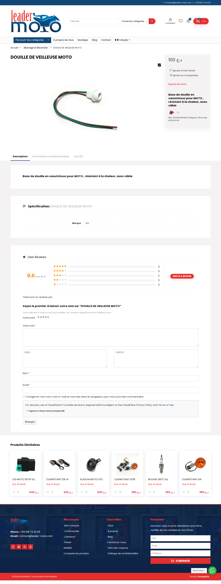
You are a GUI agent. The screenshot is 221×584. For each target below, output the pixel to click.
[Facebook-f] (13, 546)
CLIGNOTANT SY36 (124, 479)
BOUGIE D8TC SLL (158, 479)
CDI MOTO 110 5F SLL (23, 479)
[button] (159, 65)
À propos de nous (63, 40)
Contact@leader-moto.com (178, 2)
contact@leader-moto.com (36, 536)
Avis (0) (78, 156)
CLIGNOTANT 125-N (57, 479)
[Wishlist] (181, 21)
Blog (94, 40)
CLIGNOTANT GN (191, 479)
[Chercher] (152, 21)
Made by (199, 576)
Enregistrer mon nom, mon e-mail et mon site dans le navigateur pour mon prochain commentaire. (85, 396)
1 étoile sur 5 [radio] (38, 317)
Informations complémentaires (50, 156)
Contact (106, 40)
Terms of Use (166, 405)
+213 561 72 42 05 (202, 2)
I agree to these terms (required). (46, 410)
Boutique (83, 40)
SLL (178, 112)
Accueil (14, 47)
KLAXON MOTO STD (91, 479)
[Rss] (30, 546)
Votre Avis (29, 325)
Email (26, 385)
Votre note (29, 317)
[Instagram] (24, 546)
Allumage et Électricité (36, 47)
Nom (26, 373)
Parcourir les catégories (29, 40)
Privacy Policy (144, 405)
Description (20, 156)
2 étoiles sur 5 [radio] (39, 317)
